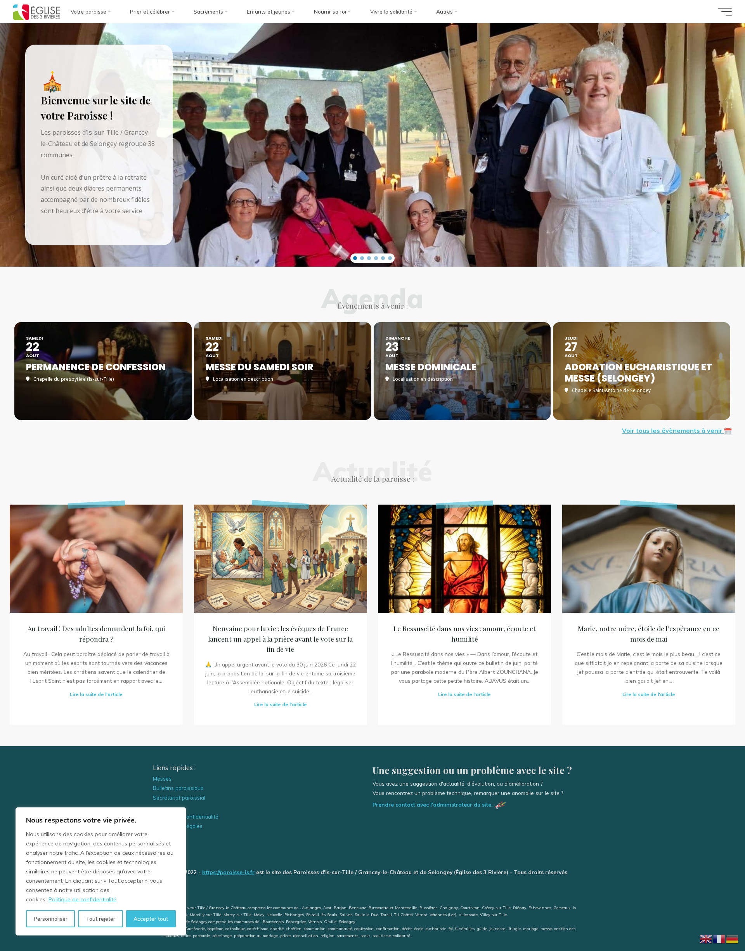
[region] (101, 871)
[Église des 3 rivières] (36, 11)
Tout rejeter (100, 918)
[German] (732, 938)
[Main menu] (725, 12)
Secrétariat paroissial (179, 797)
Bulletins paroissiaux (178, 787)
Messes (162, 778)
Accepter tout (150, 918)
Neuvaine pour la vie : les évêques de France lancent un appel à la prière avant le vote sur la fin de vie (280, 638)
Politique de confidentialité (82, 899)
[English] (706, 938)
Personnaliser (51, 918)
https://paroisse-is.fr (228, 872)
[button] (355, 258)
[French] (719, 938)
